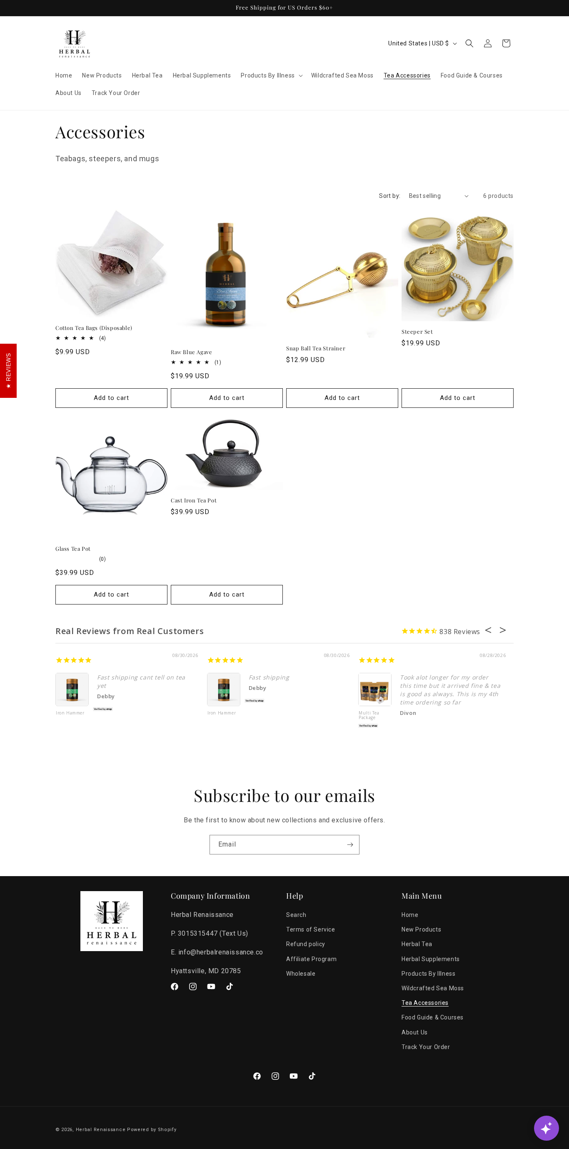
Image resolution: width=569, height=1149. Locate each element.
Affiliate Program (311, 959)
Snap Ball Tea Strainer (315, 348)
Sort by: (389, 195)
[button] (271, 75)
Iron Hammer (70, 713)
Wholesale (300, 973)
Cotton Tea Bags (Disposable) (93, 328)
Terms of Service (310, 930)
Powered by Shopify (152, 1129)
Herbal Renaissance (101, 1129)
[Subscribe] (350, 844)
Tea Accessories (425, 1003)
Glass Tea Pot (73, 548)
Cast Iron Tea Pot (194, 500)
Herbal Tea (417, 944)
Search (296, 915)
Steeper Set (417, 331)
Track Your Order (426, 1047)
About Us (415, 1032)
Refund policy (305, 944)
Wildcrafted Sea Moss (433, 988)
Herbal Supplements (431, 959)
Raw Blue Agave (191, 352)
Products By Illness (428, 973)
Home (410, 915)
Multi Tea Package (369, 715)
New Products (421, 930)
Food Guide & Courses (433, 1017)
